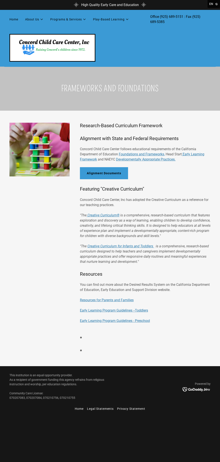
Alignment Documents (104, 173)
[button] (34, 19)
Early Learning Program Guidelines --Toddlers (114, 310)
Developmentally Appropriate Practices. (146, 159)
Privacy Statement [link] (131, 408)
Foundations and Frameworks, (142, 154)
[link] (52, 47)
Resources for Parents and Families (107, 300)
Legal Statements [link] (100, 408)
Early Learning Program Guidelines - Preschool (115, 321)
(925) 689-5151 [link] (171, 17)
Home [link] (13, 19)
